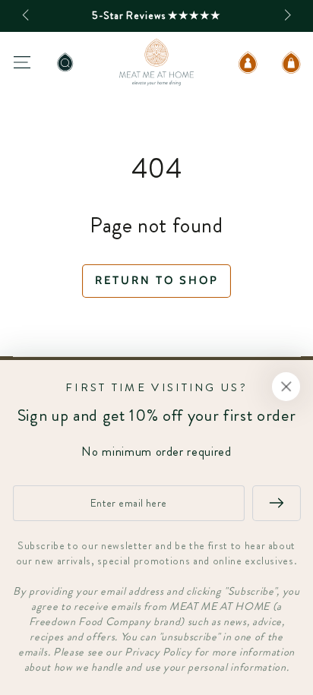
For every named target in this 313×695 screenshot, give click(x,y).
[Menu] (21, 62)
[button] (65, 62)
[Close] (286, 386)
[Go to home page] (156, 62)
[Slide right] (286, 16)
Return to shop (157, 280)
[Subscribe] (276, 502)
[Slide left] (27, 16)
